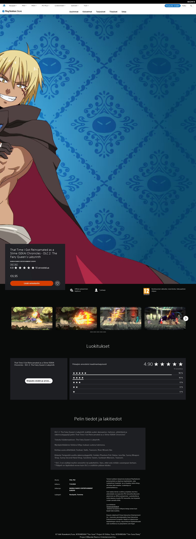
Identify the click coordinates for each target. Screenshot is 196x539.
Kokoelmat (87, 11)
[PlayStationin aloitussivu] (4, 6)
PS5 (23, 5)
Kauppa (12, 5)
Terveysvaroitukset (112, 507)
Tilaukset (113, 11)
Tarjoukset (100, 11)
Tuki (85, 5)
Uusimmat (73, 11)
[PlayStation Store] (13, 11)
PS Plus (45, 5)
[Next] (185, 318)
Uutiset (74, 5)
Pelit (33, 5)
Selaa (124, 11)
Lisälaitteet (59, 5)
